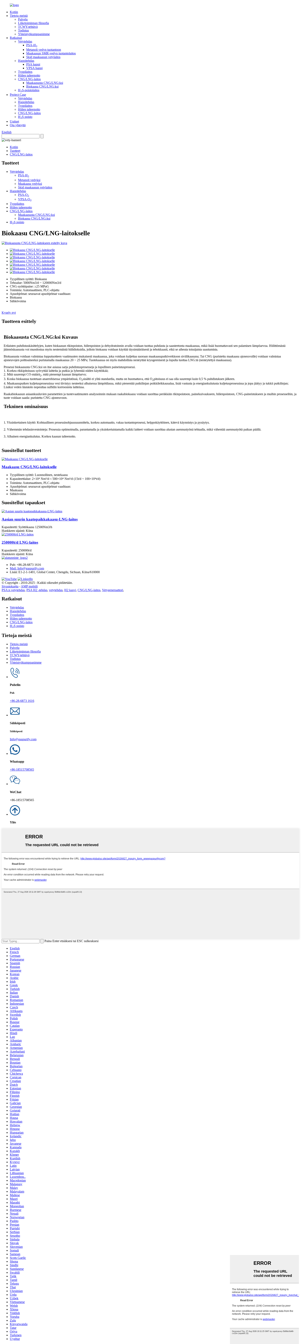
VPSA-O (25, 199)
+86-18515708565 (22, 769)
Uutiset (14, 121)
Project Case (18, 94)
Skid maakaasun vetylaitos (43, 57)
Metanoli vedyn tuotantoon (43, 49)
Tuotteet (15, 150)
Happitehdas (26, 60)
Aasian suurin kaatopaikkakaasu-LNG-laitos (40, 519)
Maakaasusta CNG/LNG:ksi (44, 83)
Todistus (23, 30)
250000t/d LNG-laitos (20, 542)
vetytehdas (56, 590)
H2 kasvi (70, 590)
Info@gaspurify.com (23, 739)
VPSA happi (34, 68)
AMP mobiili (29, 586)
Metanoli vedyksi (29, 180)
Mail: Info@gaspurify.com (27, 568)
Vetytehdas (25, 41)
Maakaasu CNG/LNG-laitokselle (29, 467)
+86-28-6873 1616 (22, 700)
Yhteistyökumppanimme (34, 34)
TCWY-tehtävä (28, 26)
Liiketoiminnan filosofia (33, 23)
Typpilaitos (25, 71)
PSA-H (31, 45)
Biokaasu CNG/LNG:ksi (42, 86)
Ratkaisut (16, 37)
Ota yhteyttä (18, 125)
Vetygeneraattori (112, 590)
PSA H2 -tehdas (36, 590)
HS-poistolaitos (28, 90)
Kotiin (14, 12)
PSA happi (33, 64)
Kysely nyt (9, 312)
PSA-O (23, 194)
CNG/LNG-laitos (29, 79)
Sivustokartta (10, 586)
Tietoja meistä (19, 15)
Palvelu (23, 19)
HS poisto (25, 116)
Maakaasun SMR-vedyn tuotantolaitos (51, 53)
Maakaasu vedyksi (30, 183)
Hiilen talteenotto (29, 75)
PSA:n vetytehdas (13, 590)
